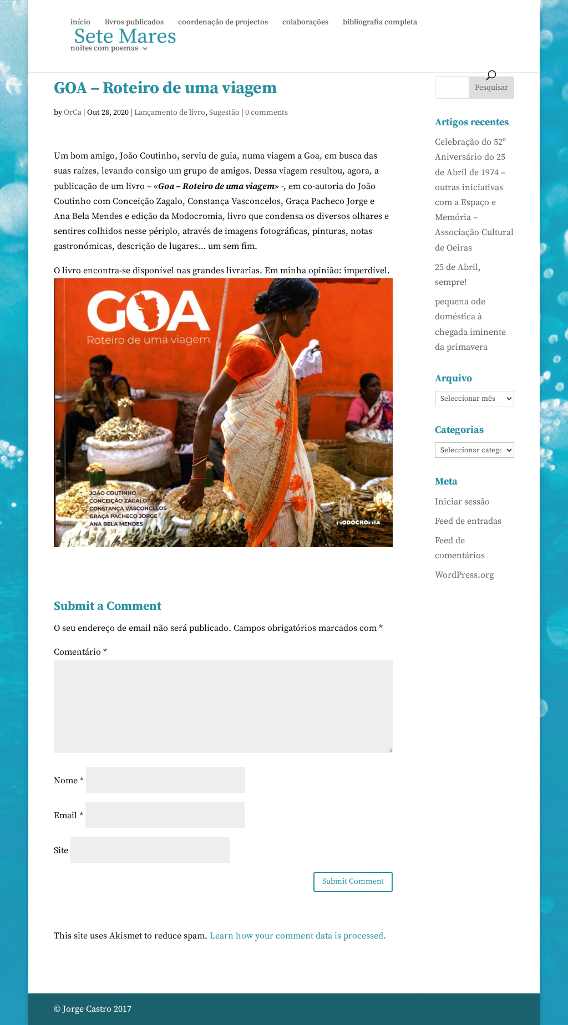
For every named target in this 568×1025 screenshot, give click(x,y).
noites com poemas (104, 48)
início (80, 22)
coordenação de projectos (223, 22)
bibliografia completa (380, 22)
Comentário (80, 651)
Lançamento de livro (169, 113)
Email (68, 815)
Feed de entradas (468, 521)
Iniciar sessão (462, 501)
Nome (69, 780)
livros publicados (134, 22)
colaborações (305, 22)
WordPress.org (464, 574)
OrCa (73, 113)
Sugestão (224, 113)
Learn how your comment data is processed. (298, 935)
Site (61, 850)
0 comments (266, 113)
